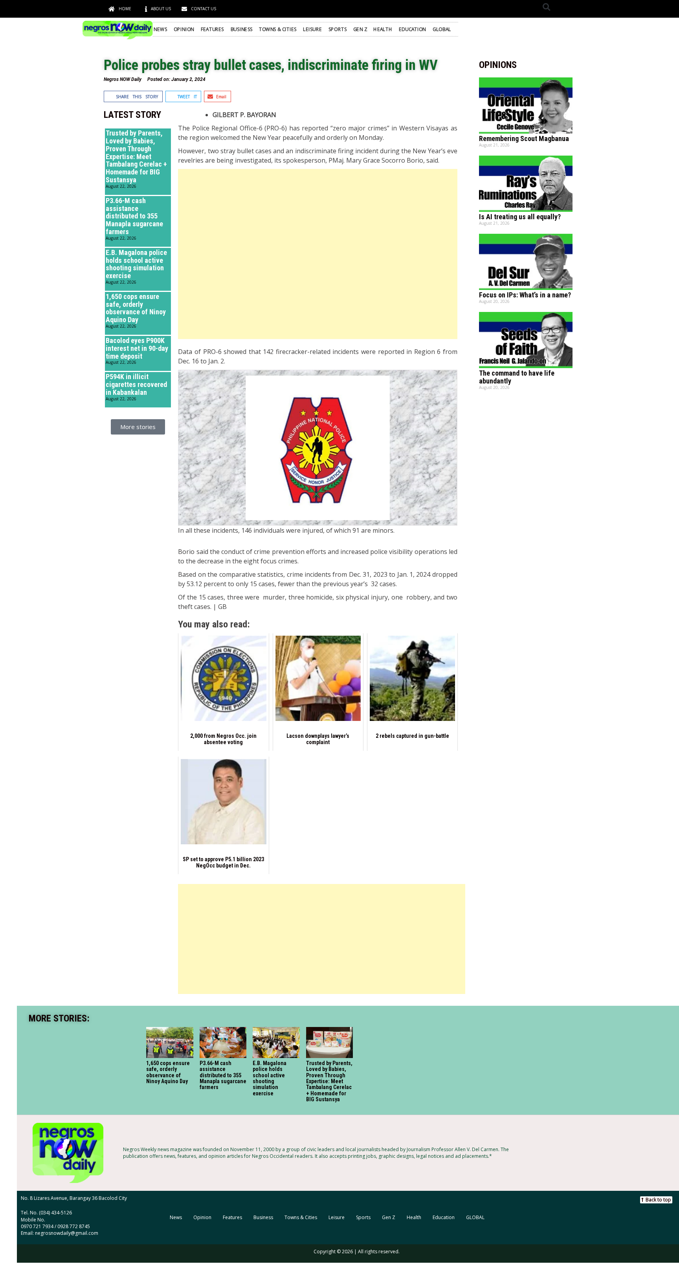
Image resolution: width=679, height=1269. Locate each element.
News (160, 29)
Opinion (184, 29)
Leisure (312, 29)
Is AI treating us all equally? (520, 217)
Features (212, 29)
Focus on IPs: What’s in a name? (525, 295)
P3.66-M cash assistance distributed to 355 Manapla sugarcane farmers (134, 216)
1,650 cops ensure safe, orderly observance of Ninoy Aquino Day (136, 308)
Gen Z (360, 29)
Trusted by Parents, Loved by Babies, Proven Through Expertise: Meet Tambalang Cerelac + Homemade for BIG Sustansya (136, 156)
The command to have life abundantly (516, 377)
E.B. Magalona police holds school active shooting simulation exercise (136, 264)
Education (412, 29)
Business (242, 29)
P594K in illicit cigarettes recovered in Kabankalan (136, 384)
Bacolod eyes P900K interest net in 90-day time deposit (137, 348)
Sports (337, 29)
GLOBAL (442, 29)
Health (382, 29)
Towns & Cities (278, 29)
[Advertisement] (317, 254)
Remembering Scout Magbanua (524, 138)
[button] (546, 7)
